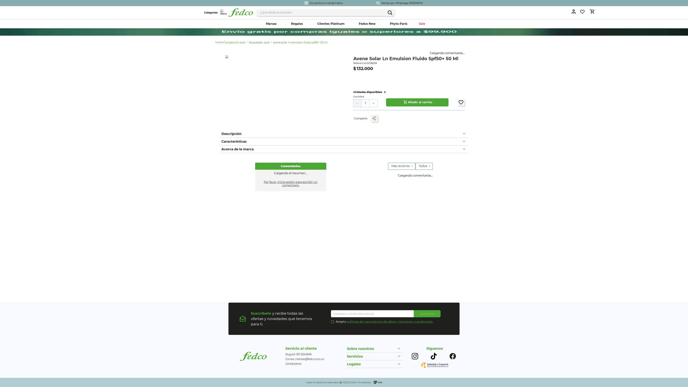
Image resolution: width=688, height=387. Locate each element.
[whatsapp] (399, 118)
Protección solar (235, 42)
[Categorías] (223, 12)
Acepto (384, 321)
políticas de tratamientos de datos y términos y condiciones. (390, 321)
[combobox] (326, 12)
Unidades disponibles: (367, 92)
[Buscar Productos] (389, 12)
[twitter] (391, 118)
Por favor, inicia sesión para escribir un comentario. (290, 183)
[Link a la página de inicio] (219, 42)
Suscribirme (427, 314)
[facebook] (384, 118)
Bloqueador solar (259, 42)
